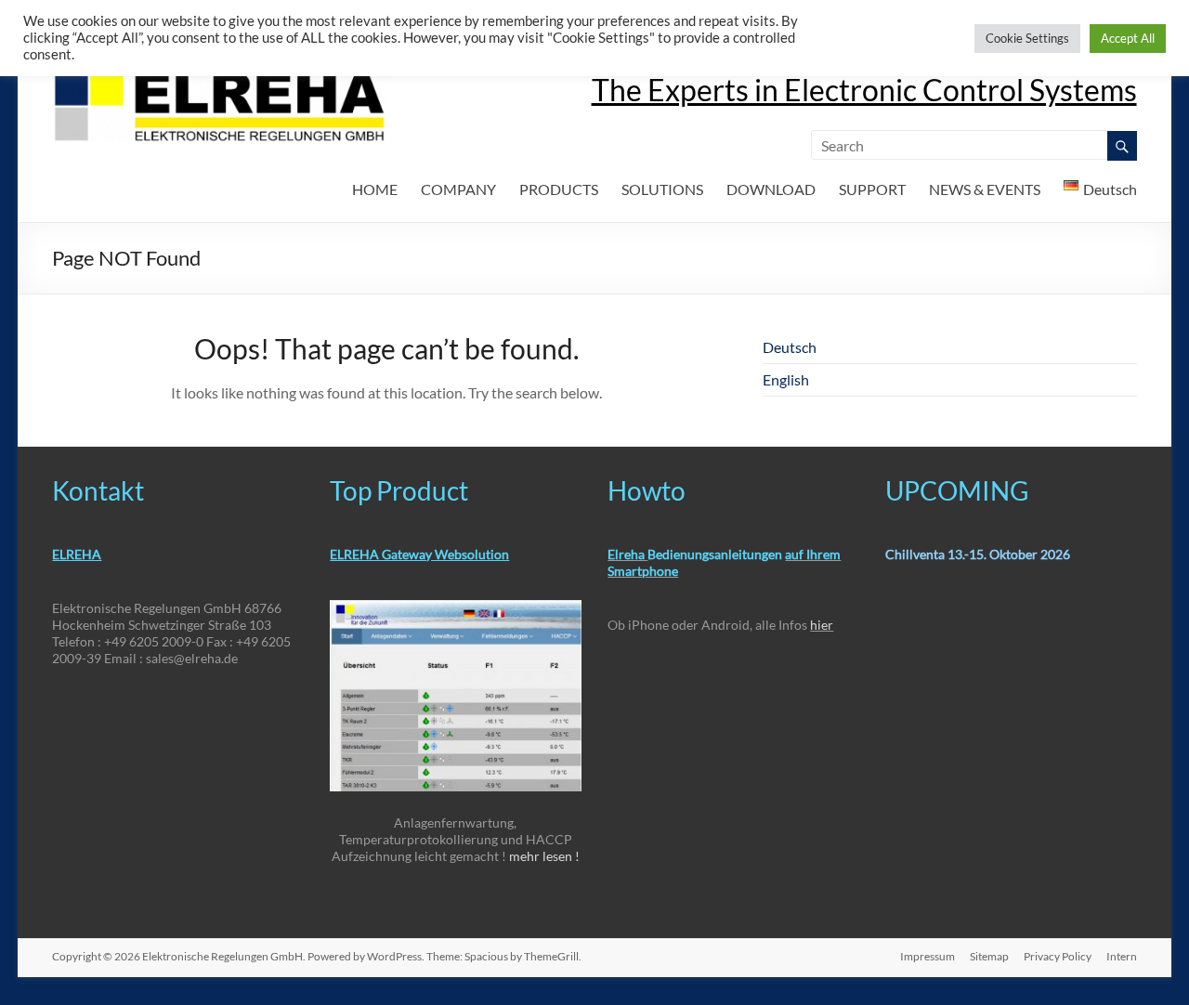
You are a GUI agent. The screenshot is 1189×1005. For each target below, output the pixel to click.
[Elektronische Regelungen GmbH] (219, 78)
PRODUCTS (558, 189)
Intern (1121, 956)
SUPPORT (872, 189)
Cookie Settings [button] (1027, 38)
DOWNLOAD (771, 189)
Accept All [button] (1128, 38)
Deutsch (790, 347)
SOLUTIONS (662, 189)
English (786, 379)
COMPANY (458, 189)
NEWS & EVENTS (984, 189)
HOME (375, 189)
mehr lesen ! (544, 856)
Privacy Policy (1057, 956)
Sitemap (989, 956)
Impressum (927, 956)
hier (821, 625)
